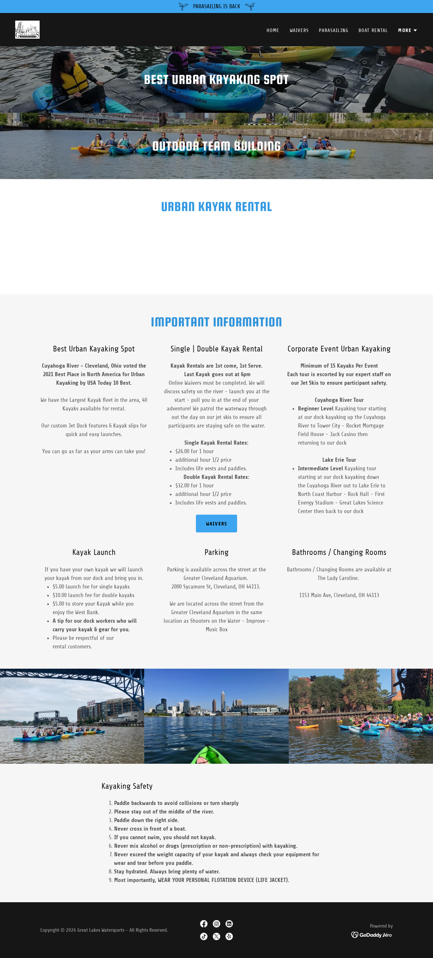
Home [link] (273, 30)
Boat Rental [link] (373, 30)
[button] (408, 30)
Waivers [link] (299, 30)
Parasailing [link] (333, 30)
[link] (27, 29)
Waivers (216, 524)
